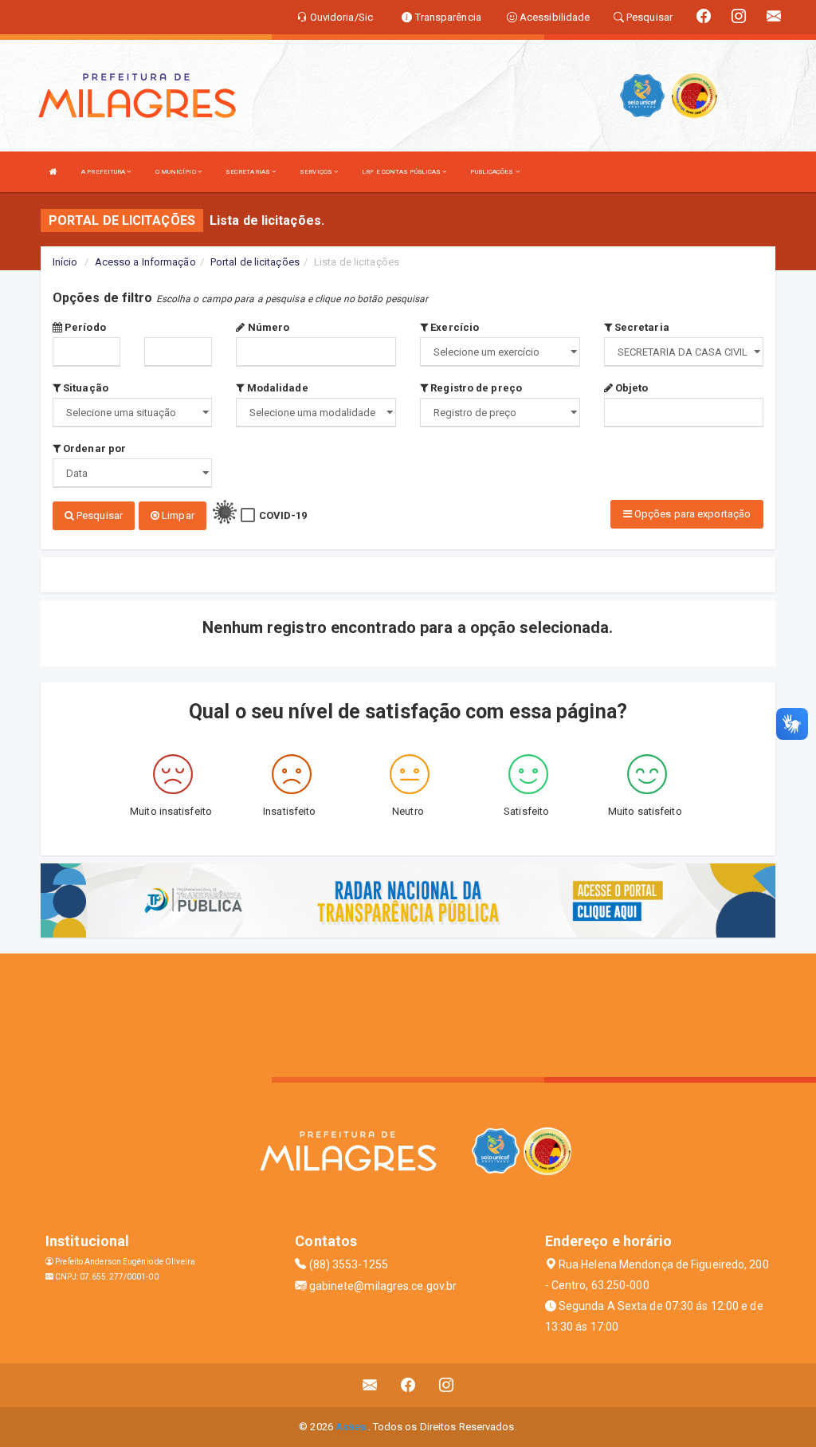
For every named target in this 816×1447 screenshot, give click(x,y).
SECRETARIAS (249, 171)
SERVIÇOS (317, 171)
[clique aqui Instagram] (447, 1385)
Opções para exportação (691, 514)
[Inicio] (53, 171)
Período (84, 327)
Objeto (631, 388)
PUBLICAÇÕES (492, 171)
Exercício (453, 327)
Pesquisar (98, 515)
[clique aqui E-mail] (370, 1385)
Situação (84, 388)
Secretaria (640, 327)
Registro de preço (475, 388)
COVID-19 (283, 515)
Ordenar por (93, 448)
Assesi (351, 1427)
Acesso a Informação (145, 262)
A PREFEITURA (104, 171)
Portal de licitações (255, 262)
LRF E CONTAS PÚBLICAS (402, 171)
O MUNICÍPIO (176, 171)
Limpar (176, 515)
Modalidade (276, 388)
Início (65, 262)
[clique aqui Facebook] (408, 1385)
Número (267, 327)
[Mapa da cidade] (408, 1013)
